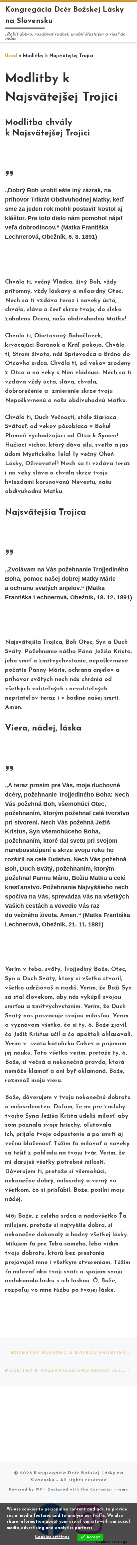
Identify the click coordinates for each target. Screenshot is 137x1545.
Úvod (11, 55)
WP (39, 1490)
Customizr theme (109, 1490)
